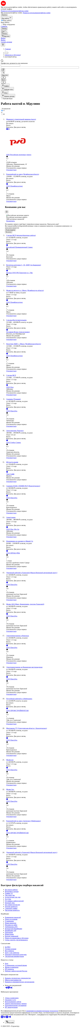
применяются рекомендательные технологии (42, 1011)
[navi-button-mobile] (3, 44)
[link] (4, 33)
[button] (3, 38)
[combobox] (10, 65)
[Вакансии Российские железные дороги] (42, 142)
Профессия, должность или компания (14, 63)
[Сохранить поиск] (3, 70)
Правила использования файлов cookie (36, 13)
